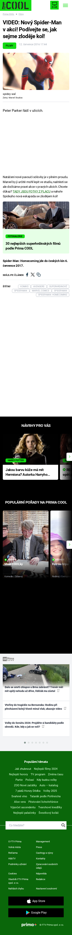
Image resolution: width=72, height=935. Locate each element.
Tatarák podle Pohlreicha (45, 796)
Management (43, 841)
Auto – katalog (49, 785)
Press (39, 847)
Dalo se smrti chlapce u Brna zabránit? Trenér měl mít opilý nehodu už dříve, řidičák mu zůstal (34, 689)
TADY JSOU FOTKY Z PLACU (31, 191)
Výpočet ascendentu (22, 807)
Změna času (55, 774)
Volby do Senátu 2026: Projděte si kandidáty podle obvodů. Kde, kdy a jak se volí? (34, 724)
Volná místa (14, 847)
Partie (19, 779)
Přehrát (12, 560)
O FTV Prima (14, 841)
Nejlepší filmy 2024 (45, 768)
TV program (38, 774)
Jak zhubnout (23, 768)
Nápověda (41, 873)
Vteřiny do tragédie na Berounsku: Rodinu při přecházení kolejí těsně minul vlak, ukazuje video (34, 706)
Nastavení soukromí (46, 888)
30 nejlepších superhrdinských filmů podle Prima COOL (33, 246)
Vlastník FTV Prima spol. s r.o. (18, 881)
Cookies (12, 873)
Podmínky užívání (17, 864)
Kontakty (40, 858)
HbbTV (12, 858)
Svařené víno (19, 796)
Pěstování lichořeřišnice (43, 801)
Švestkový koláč (49, 812)
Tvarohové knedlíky (50, 807)
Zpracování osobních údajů (47, 866)
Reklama (13, 852)
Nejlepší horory (18, 774)
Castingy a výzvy (44, 852)
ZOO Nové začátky (25, 785)
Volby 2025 (50, 790)
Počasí (29, 779)
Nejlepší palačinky (24, 812)
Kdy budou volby (47, 779)
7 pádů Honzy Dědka (27, 790)
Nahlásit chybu (16, 888)
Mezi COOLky (13, 564)
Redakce (40, 879)
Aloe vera (20, 801)
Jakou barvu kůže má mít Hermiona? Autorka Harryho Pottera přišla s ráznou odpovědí (26, 472)
